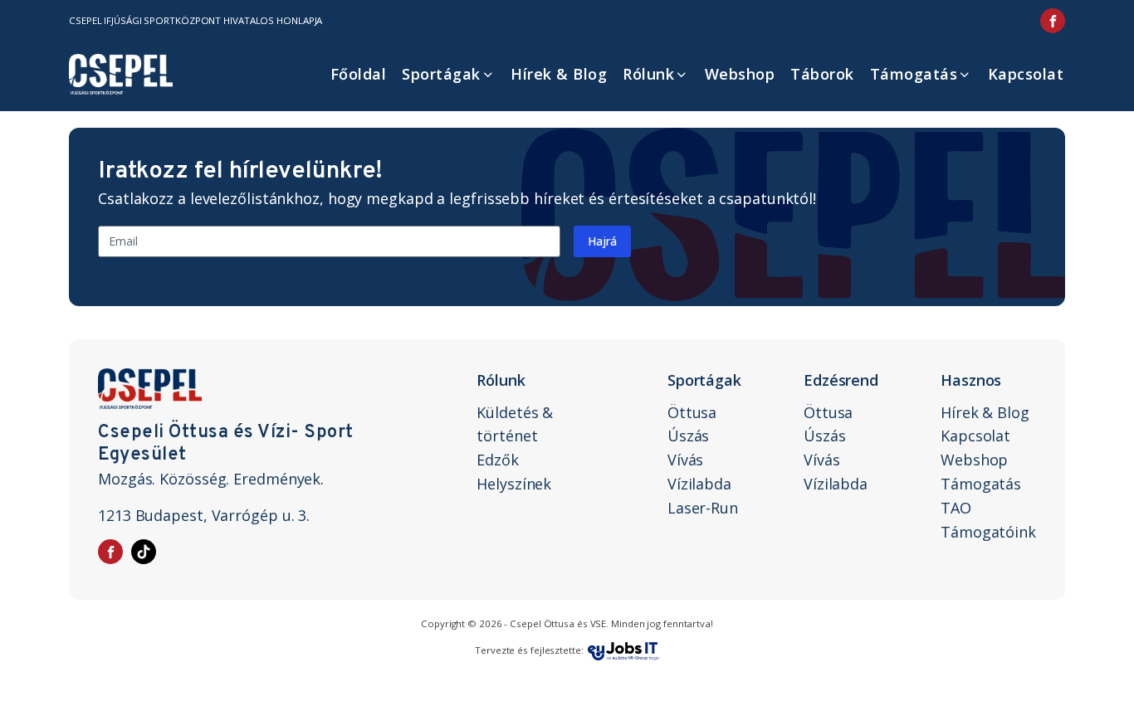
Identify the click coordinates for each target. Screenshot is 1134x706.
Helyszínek (514, 484)
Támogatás (914, 74)
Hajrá (602, 241)
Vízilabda (699, 484)
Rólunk (648, 74)
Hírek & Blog (559, 74)
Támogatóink (988, 532)
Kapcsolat (1026, 74)
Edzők (498, 460)
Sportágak (441, 74)
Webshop (740, 74)
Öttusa (691, 412)
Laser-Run (702, 508)
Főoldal (358, 74)
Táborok (822, 74)
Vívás (685, 460)
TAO (956, 508)
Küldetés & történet (515, 424)
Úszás (688, 436)
